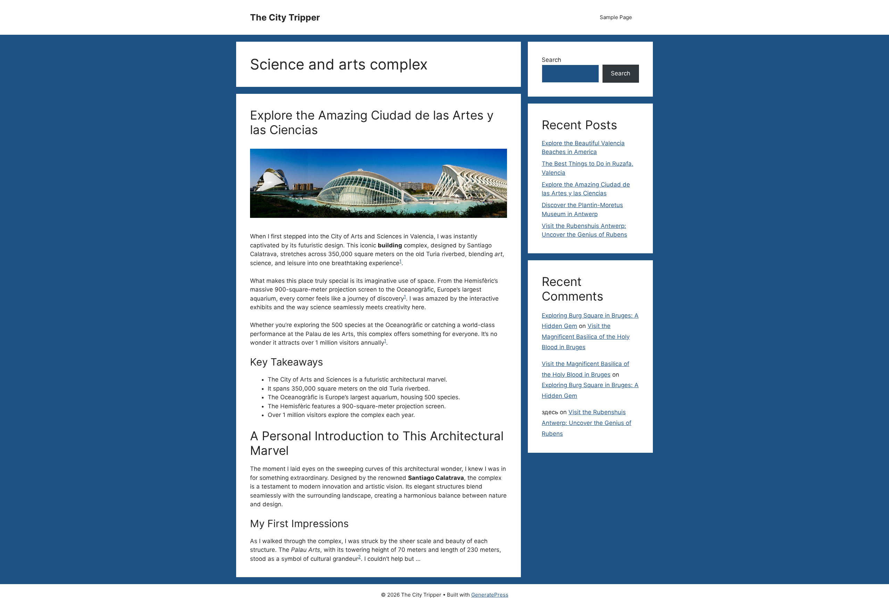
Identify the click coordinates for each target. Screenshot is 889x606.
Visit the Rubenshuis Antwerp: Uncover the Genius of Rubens (586, 423)
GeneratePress (489, 594)
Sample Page (616, 17)
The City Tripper (285, 17)
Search (551, 59)
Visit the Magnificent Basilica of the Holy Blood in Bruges (586, 336)
